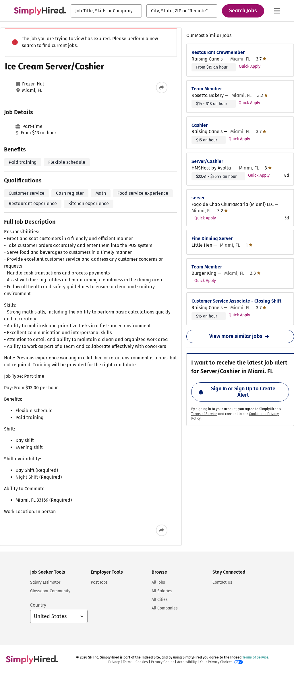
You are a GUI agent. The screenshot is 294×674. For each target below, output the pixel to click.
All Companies (165, 608)
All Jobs (158, 582)
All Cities (160, 599)
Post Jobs (99, 582)
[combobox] (106, 10)
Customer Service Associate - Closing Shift (236, 301)
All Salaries (162, 591)
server (198, 197)
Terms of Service (204, 414)
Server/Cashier (207, 161)
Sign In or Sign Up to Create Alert (243, 391)
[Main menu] (276, 10)
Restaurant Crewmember (218, 52)
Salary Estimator (45, 582)
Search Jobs (243, 10)
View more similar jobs (235, 336)
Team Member (207, 88)
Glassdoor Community (50, 591)
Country (38, 605)
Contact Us (222, 582)
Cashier (200, 125)
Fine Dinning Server (212, 238)
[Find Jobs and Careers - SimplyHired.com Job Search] (40, 11)
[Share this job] (161, 87)
